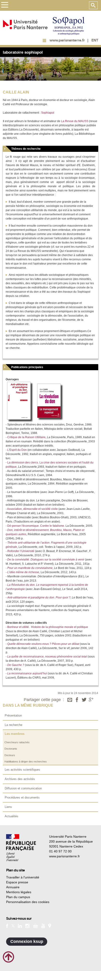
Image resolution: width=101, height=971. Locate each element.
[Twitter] (84, 700)
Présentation (13, 715)
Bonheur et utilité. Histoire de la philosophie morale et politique (47, 627)
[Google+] (91, 700)
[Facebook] (77, 700)
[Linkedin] (20, 925)
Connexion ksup (26, 941)
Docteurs (9, 755)
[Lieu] (49, 925)
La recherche (13, 725)
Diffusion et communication (23, 788)
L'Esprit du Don (17, 450)
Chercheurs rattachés (17, 742)
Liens (8, 807)
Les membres (14, 734)
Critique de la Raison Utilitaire (26, 437)
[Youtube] (43, 925)
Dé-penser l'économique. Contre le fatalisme (35, 525)
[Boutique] (35, 925)
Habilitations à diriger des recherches (25, 761)
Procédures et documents (22, 797)
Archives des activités (20, 779)
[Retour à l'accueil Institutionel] (21, 847)
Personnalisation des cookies (27, 902)
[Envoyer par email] (69, 700)
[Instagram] (27, 925)
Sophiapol (47, 112)
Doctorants (10, 748)
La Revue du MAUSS (74, 121)
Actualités (11, 816)
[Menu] (4, 5)
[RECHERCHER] (93, 5)
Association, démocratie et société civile (32, 509)
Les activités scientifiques (22, 769)
